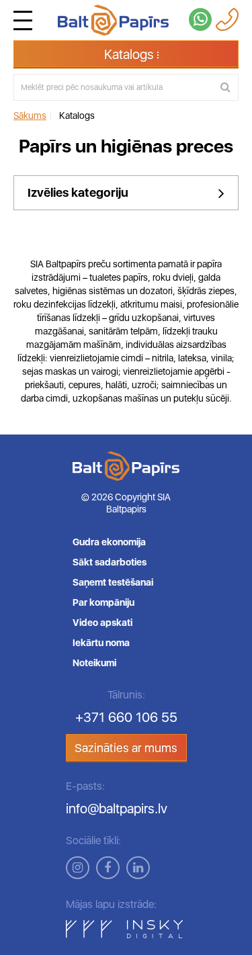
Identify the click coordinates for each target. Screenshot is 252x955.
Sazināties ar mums (126, 748)
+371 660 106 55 (126, 717)
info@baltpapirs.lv (116, 809)
